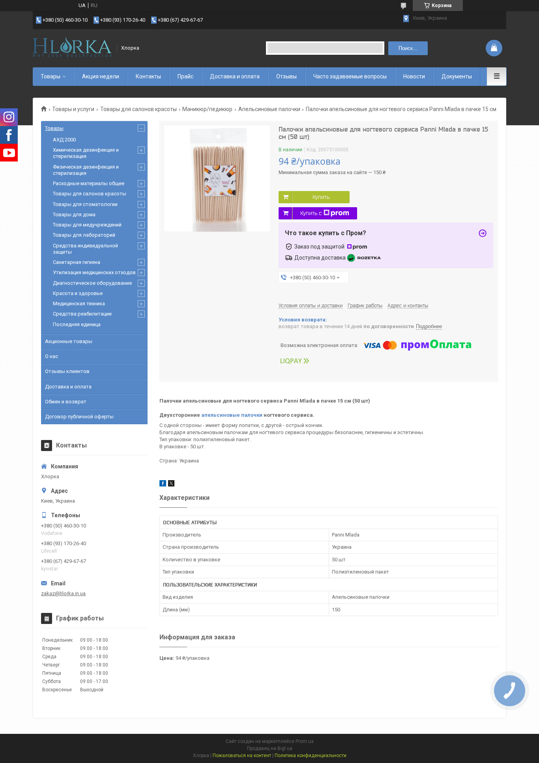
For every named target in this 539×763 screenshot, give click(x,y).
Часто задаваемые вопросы (350, 76)
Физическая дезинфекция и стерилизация (86, 170)
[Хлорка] (72, 48)
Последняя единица (77, 324)
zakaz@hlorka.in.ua (63, 593)
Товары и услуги (73, 109)
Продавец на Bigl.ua (269, 748)
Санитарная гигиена (76, 262)
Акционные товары (68, 341)
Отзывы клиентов (67, 371)
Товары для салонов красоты (138, 109)
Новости (414, 76)
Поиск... (408, 48)
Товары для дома (74, 214)
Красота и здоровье (78, 293)
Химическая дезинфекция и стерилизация (86, 153)
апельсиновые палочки (231, 415)
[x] (171, 485)
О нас (51, 356)
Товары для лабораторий (84, 235)
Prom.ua (305, 741)
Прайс (185, 76)
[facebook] (162, 485)
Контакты (148, 76)
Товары (50, 76)
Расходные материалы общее (88, 183)
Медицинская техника (79, 303)
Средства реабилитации (82, 314)
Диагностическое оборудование (92, 283)
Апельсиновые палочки (269, 109)
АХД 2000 (64, 140)
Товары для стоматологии (85, 204)
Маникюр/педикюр (207, 109)
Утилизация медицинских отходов (94, 272)
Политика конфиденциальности (310, 755)
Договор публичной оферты (79, 417)
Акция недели (100, 76)
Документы (457, 76)
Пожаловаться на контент (242, 755)
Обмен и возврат (65, 402)
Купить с (311, 213)
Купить (321, 197)
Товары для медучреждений (87, 225)
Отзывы (286, 76)
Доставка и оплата (235, 76)
